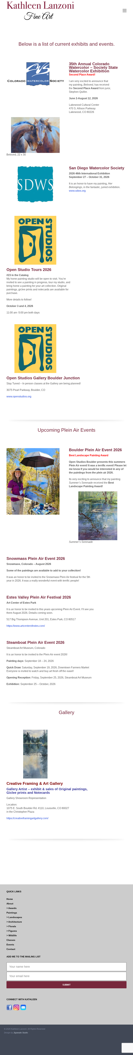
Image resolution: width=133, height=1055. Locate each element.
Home (9, 899)
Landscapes (15, 917)
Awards (12, 908)
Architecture (15, 921)
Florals (12, 926)
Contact (10, 949)
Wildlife (12, 935)
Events (10, 944)
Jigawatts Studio (20, 1033)
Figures (12, 931)
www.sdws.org (77, 190)
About (9, 903)
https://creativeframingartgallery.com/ (27, 818)
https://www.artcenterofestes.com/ (25, 625)
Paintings (11, 912)
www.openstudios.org (18, 396)
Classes (10, 940)
